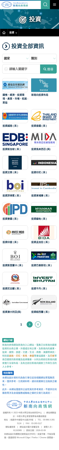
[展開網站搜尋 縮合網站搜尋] (45, 4)
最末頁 (38, 324)
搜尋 (50, 69)
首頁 (4, 32)
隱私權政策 (10, 427)
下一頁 (30, 324)
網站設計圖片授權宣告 (29, 427)
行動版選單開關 (54, 4)
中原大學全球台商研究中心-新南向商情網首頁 (17, 4)
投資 (11, 32)
